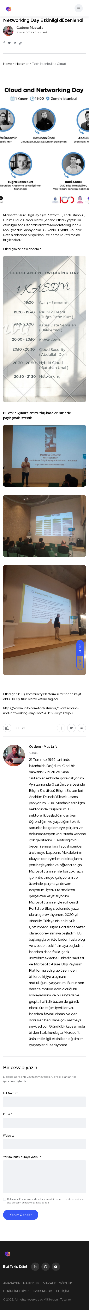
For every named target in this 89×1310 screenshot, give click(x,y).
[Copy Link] (20, 43)
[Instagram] (45, 1267)
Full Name (10, 1093)
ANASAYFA (11, 1283)
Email (7, 1114)
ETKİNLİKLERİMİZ (16, 1291)
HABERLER (31, 1283)
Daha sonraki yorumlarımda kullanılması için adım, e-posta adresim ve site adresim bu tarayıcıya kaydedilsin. (45, 1200)
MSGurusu (51, 1299)
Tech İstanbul (73, 215)
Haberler (22, 64)
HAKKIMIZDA (42, 1291)
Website (8, 1135)
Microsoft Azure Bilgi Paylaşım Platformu (32, 215)
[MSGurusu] (8, 8)
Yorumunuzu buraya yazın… (22, 1157)
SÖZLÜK (65, 1283)
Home (7, 64)
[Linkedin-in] (35, 1267)
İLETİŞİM (62, 1291)
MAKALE (49, 1283)
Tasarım (65, 1299)
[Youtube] (56, 1267)
